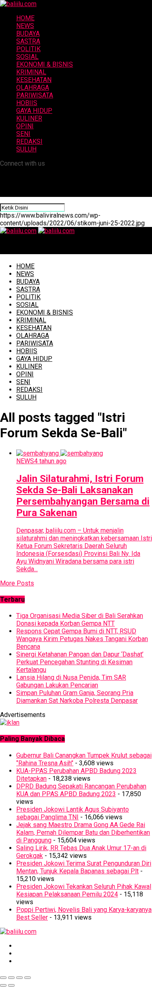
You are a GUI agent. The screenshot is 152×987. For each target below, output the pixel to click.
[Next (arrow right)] (11, 985)
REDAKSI (29, 141)
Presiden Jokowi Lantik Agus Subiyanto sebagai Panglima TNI (72, 813)
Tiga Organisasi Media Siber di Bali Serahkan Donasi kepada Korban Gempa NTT (79, 619)
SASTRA (28, 41)
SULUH (26, 149)
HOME (25, 18)
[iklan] (9, 722)
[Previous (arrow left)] (3, 985)
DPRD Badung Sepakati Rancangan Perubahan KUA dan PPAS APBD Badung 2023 (81, 790)
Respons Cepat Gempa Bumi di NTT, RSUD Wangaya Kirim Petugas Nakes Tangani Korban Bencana (82, 638)
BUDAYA (28, 33)
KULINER (29, 118)
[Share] (11, 977)
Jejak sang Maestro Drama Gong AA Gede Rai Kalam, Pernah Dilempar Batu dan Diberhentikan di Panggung (83, 832)
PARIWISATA (34, 95)
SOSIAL (27, 56)
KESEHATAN (33, 80)
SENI (23, 134)
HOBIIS (26, 103)
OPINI (25, 126)
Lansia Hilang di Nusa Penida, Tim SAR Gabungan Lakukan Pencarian (71, 681)
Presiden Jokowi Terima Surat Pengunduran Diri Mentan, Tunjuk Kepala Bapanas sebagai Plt (83, 867)
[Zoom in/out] (27, 977)
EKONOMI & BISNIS (44, 64)
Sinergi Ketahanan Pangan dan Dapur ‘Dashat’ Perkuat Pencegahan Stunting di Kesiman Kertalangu (79, 662)
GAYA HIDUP (34, 110)
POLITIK (28, 49)
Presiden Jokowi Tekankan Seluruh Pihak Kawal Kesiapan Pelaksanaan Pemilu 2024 (83, 890)
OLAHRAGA (32, 87)
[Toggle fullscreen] (19, 977)
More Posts (17, 583)
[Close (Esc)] (3, 977)
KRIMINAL (31, 72)
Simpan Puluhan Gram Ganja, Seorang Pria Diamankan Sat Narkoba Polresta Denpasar (77, 696)
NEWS (25, 26)
